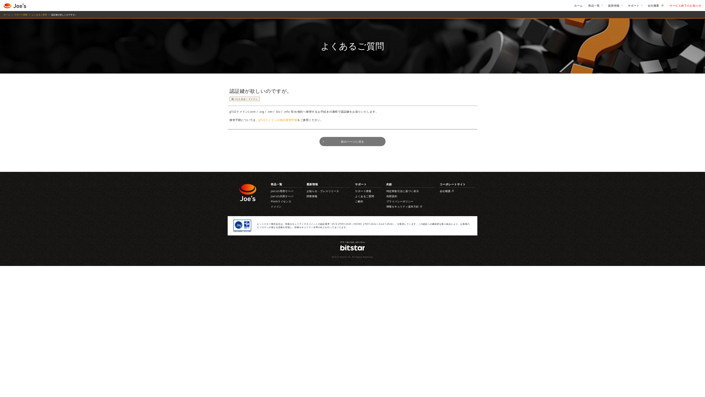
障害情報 (312, 196)
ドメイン (276, 206)
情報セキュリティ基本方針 (402, 206)
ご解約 (359, 201)
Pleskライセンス (281, 201)
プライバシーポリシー (400, 201)
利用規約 (391, 196)
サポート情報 (21, 14)
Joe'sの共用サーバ (282, 196)
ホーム (578, 5)
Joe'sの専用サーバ (282, 191)
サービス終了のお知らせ (685, 5)
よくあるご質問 (39, 14)
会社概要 (654, 5)
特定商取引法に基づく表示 (402, 191)
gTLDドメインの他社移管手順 (277, 120)
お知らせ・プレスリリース (323, 191)
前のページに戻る (352, 141)
